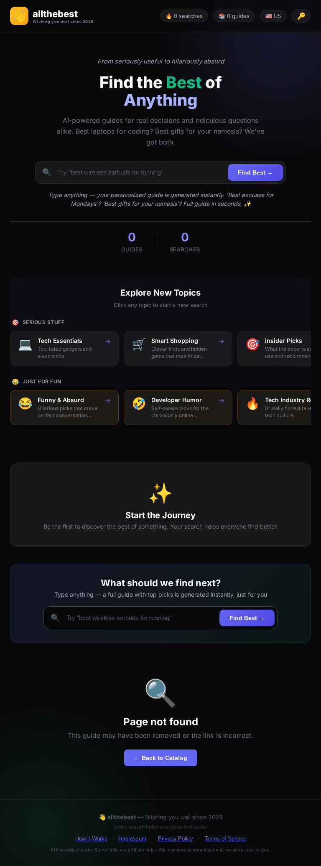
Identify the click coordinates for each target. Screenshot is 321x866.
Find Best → (255, 172)
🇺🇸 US (273, 16)
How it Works (91, 839)
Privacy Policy (175, 839)
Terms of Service (225, 839)
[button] (52, 16)
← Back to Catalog (160, 758)
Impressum (132, 839)
